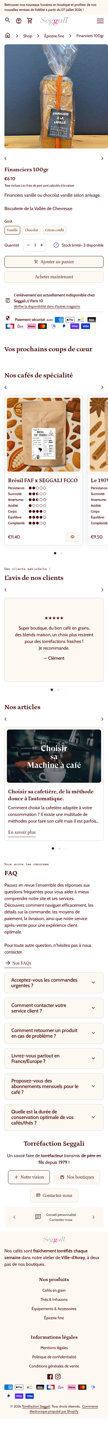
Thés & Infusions (54, 1299)
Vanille (12, 230)
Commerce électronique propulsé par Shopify (64, 1408)
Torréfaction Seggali (36, 1406)
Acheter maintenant (54, 276)
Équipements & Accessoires (54, 1308)
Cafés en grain (54, 1290)
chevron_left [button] (5, 158)
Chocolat (31, 230)
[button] (55, 553)
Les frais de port (31, 185)
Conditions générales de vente (54, 1366)
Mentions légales (54, 1347)
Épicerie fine (54, 35)
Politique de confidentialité (54, 1356)
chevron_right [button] (102, 158)
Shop (27, 35)
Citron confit (54, 230)
